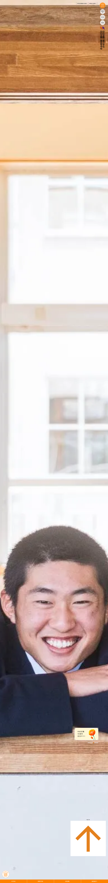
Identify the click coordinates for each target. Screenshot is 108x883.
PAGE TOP (88, 819)
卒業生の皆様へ (92, 3)
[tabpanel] (86, 734)
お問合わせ (103, 11)
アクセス (102, 17)
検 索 (102, 22)
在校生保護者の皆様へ (82, 3)
